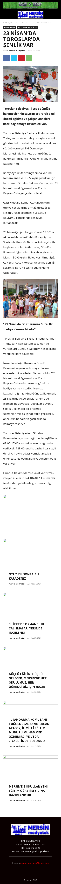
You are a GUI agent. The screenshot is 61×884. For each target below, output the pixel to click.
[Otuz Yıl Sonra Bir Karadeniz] (30, 559)
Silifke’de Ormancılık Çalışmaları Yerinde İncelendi (26, 628)
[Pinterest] (21, 58)
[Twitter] (14, 58)
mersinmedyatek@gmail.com (34, 862)
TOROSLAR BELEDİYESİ (41, 22)
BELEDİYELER (21, 22)
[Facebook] (6, 58)
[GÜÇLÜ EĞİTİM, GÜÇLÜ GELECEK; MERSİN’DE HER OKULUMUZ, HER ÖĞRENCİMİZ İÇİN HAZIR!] (30, 667)
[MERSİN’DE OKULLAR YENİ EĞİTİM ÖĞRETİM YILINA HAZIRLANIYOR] (30, 775)
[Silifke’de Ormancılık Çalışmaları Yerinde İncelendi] (30, 613)
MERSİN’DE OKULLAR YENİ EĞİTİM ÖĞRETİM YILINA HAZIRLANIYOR (28, 790)
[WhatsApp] (29, 58)
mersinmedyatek (17, 50)
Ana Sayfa (7, 22)
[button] (5, 14)
